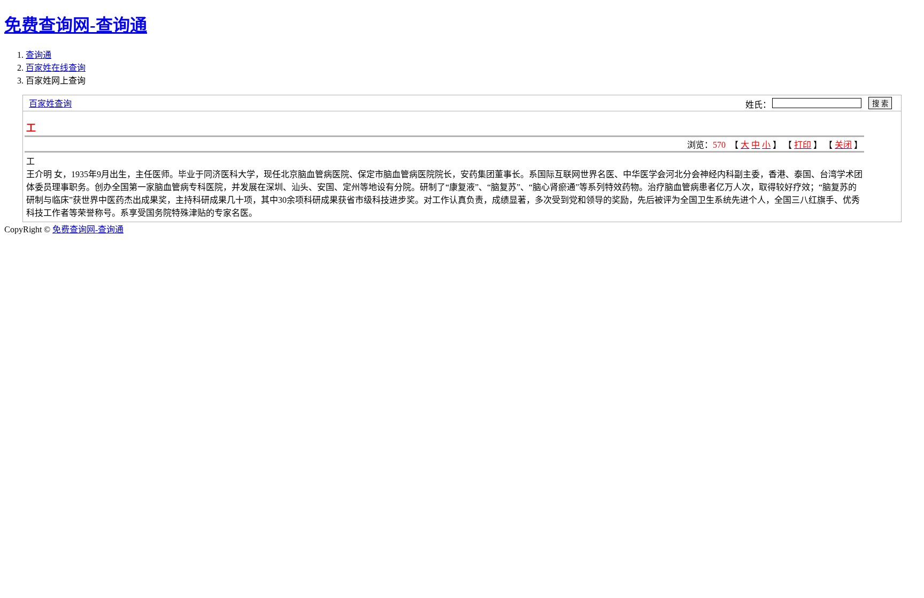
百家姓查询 (50, 103)
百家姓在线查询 (56, 67)
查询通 (38, 54)
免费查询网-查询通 (88, 229)
